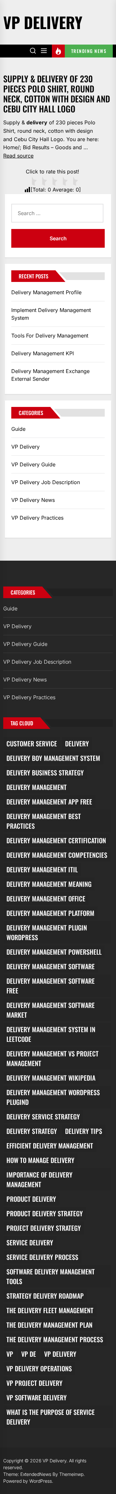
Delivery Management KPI (42, 353)
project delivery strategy (43, 1228)
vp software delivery (36, 1397)
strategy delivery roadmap (45, 1296)
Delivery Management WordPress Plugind (53, 1097)
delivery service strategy (43, 1116)
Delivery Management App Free (49, 801)
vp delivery (60, 1354)
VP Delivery (42, 22)
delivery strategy (31, 1131)
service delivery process (42, 1257)
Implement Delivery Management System (51, 314)
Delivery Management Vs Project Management (52, 1058)
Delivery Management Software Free (50, 985)
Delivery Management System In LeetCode (50, 1034)
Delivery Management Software (50, 966)
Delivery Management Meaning (49, 884)
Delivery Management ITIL (42, 869)
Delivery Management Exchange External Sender (50, 375)
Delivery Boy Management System (53, 758)
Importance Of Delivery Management (39, 1179)
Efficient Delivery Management (49, 1145)
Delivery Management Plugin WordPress (46, 932)
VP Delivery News (33, 500)
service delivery (29, 1242)
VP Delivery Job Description (45, 482)
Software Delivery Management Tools (50, 1276)
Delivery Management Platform (50, 913)
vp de (28, 1354)
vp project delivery (34, 1383)
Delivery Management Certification (56, 840)
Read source (18, 155)
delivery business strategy (45, 772)
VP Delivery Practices (37, 517)
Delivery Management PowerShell (54, 952)
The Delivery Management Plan (49, 1325)
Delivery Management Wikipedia (50, 1078)
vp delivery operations (39, 1368)
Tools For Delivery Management (49, 335)
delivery (77, 743)
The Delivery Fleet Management (49, 1310)
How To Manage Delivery (40, 1160)
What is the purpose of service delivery (50, 1417)
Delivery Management (36, 787)
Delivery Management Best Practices (43, 821)
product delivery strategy (44, 1213)
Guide (18, 429)
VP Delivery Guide (33, 464)
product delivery (31, 1199)
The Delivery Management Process (54, 1339)
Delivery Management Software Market (50, 1010)
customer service (31, 743)
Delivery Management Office (45, 898)
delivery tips (83, 1131)
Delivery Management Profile (46, 292)
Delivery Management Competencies (56, 855)
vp (9, 1354)
